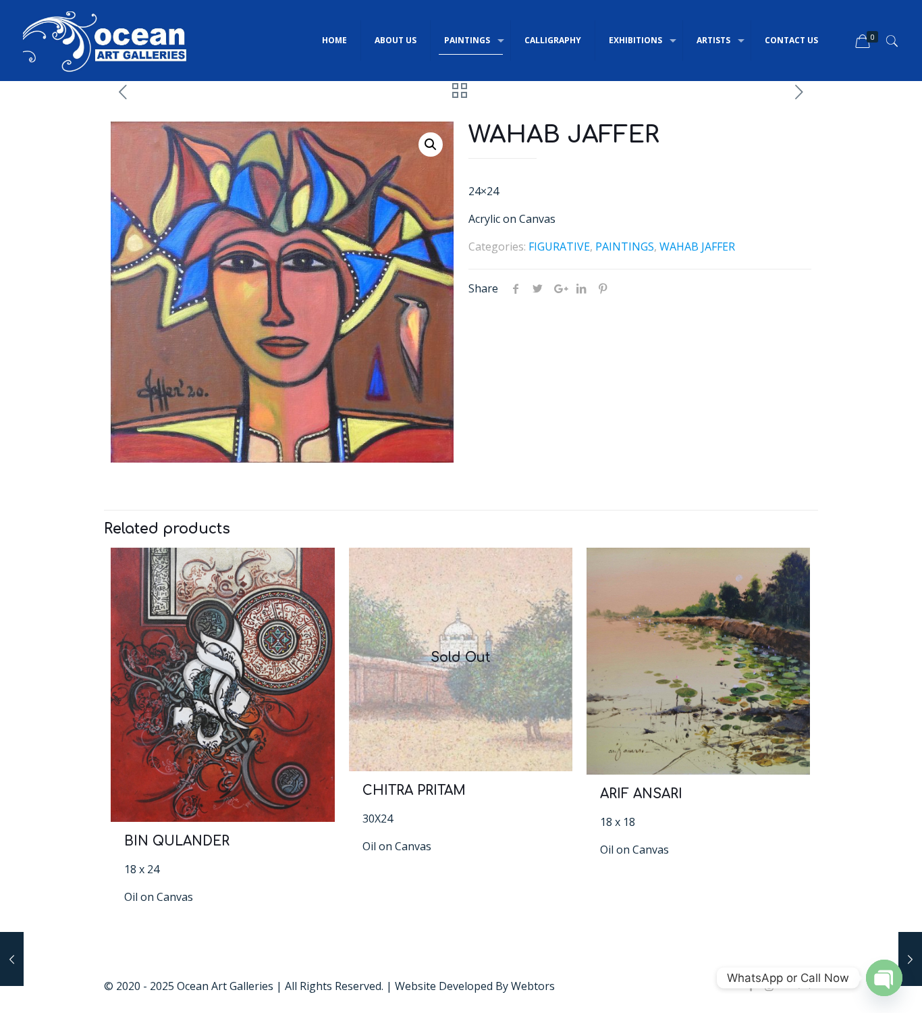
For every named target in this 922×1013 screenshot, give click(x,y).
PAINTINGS (624, 246)
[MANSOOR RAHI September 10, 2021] (12, 959)
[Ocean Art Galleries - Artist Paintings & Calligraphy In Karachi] (105, 40)
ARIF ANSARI (641, 794)
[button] (430, 144)
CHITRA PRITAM (414, 790)
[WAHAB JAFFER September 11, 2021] (910, 959)
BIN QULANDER (176, 841)
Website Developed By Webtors (475, 986)
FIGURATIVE (559, 246)
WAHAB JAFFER (697, 246)
